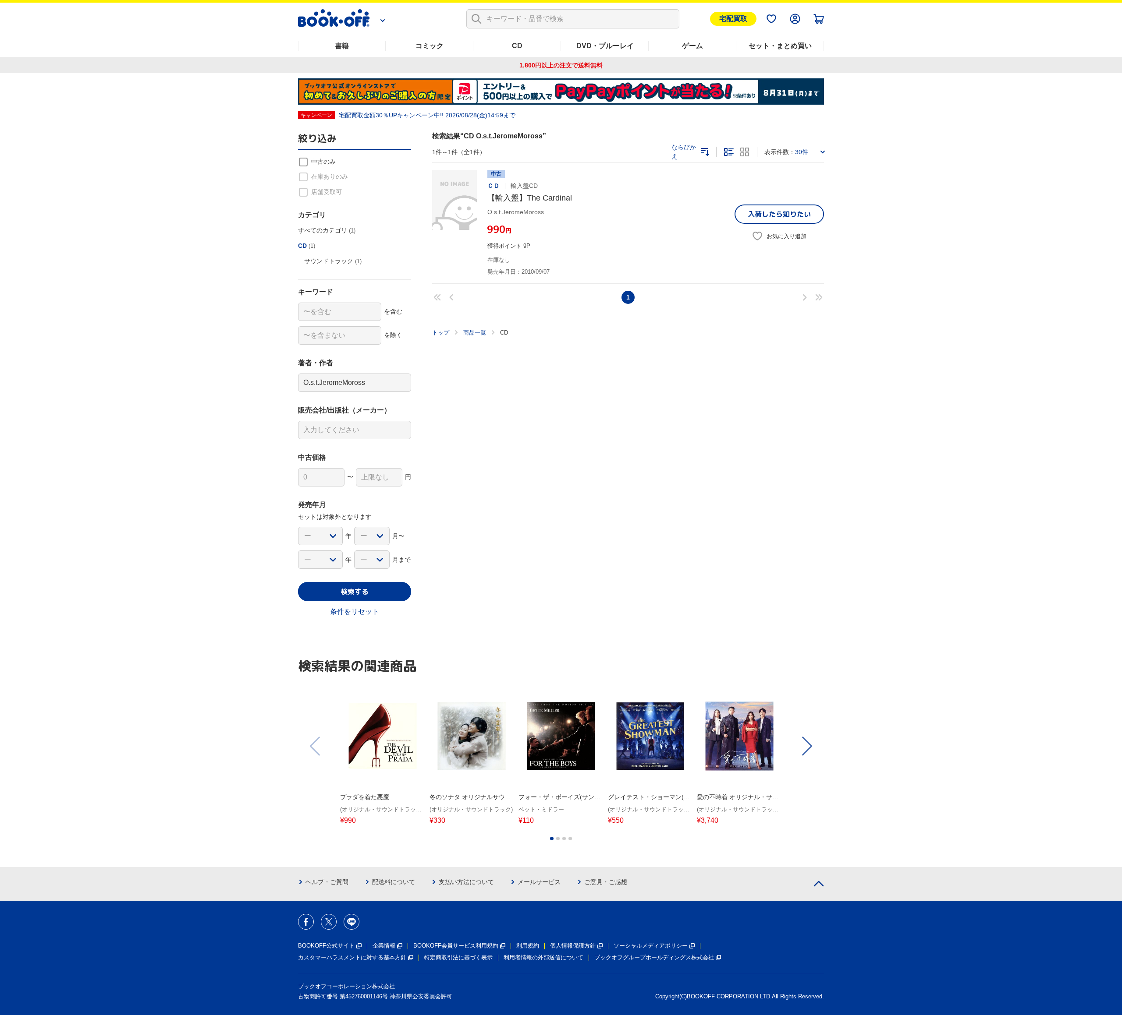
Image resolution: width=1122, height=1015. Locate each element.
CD (517, 45)
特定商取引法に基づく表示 (458, 957)
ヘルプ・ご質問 (326, 881)
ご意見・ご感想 (605, 881)
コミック (429, 45)
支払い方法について (466, 881)
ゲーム (692, 45)
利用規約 (527, 945)
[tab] (552, 838)
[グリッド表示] (744, 152)
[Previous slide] (315, 746)
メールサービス (539, 881)
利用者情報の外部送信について (543, 957)
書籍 (342, 45)
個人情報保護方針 (573, 945)
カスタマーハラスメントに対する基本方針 (352, 957)
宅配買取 (733, 18)
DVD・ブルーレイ (605, 45)
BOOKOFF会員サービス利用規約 (455, 945)
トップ (440, 332)
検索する (355, 591)
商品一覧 (474, 332)
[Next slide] (806, 746)
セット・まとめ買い (780, 45)
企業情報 (384, 945)
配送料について (393, 881)
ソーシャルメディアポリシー (651, 945)
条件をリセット (354, 611)
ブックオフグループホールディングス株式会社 (654, 957)
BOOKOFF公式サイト (326, 945)
